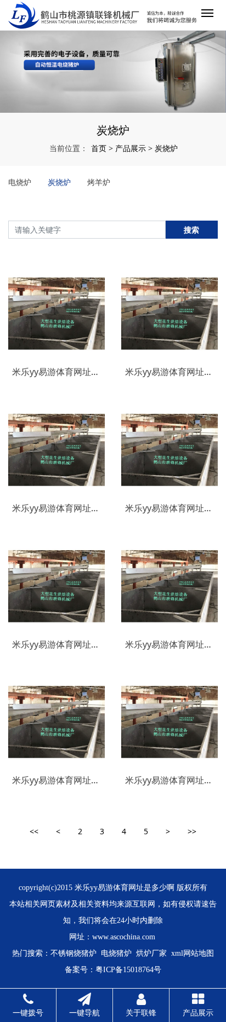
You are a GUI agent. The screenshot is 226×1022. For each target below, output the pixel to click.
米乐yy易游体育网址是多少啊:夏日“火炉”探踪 (56, 644)
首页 (98, 148)
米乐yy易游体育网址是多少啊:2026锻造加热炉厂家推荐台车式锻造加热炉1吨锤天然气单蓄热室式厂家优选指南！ (169, 372)
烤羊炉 (98, 182)
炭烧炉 (166, 148)
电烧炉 (19, 182)
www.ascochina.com (123, 937)
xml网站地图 (192, 953)
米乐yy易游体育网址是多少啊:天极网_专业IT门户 (56, 372)
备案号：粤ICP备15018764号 (113, 970)
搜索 (191, 229)
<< (34, 831)
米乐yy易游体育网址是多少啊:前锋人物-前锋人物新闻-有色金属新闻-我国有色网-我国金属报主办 (169, 508)
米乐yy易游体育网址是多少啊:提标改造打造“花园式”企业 (169, 644)
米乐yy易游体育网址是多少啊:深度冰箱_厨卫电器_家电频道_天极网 (169, 780)
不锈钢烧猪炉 (73, 953)
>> (192, 831)
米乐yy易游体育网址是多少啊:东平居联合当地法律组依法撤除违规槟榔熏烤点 (56, 780)
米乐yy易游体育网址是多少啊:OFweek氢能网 (56, 508)
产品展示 (130, 148)
